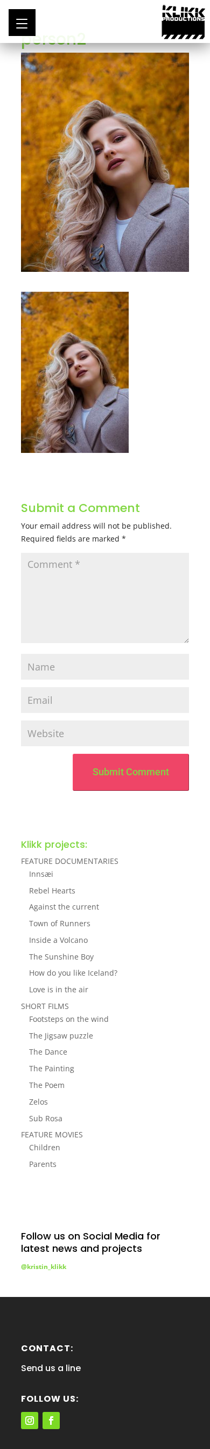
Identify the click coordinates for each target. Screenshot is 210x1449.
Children (44, 1147)
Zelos (38, 1102)
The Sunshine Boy (61, 956)
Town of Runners (59, 923)
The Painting (51, 1068)
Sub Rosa (45, 1118)
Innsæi (41, 874)
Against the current (64, 907)
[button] (22, 22)
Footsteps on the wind (69, 1019)
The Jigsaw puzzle (61, 1035)
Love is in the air (58, 989)
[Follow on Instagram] (29, 1420)
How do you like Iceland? (73, 973)
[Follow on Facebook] (51, 1420)
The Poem (47, 1085)
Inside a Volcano (58, 940)
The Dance (48, 1052)
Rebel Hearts (52, 890)
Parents (43, 1164)
